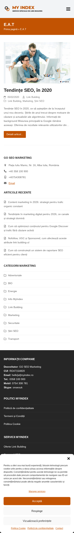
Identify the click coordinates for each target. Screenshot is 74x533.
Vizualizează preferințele (37, 520)
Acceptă (37, 501)
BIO (10, 283)
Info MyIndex (15, 299)
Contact (59, 528)
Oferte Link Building (15, 446)
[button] (68, 458)
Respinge (37, 510)
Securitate (14, 323)
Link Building (33, 97)
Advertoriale (15, 275)
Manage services (37, 491)
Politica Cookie (18, 528)
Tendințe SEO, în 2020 (28, 90)
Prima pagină (10, 29)
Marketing (28, 101)
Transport (13, 338)
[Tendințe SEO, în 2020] (37, 62)
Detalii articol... (14, 134)
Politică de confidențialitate (40, 528)
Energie (12, 291)
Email (12, 183)
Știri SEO (39, 101)
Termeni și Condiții (14, 416)
